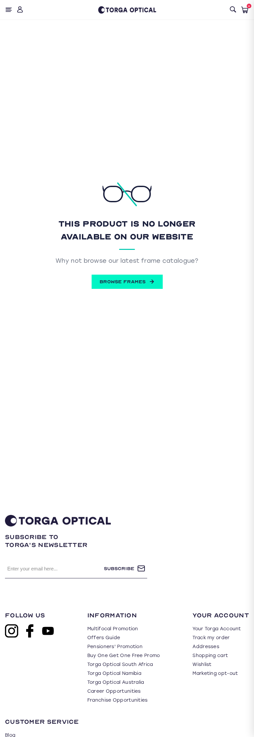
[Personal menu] (20, 10)
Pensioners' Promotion (115, 646)
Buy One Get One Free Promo (123, 655)
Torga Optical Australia (115, 682)
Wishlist (201, 664)
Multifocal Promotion (112, 629)
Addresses (205, 646)
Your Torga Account (216, 629)
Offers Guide (103, 637)
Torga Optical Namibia (114, 673)
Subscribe (119, 568)
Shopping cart (210, 655)
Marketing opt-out (215, 673)
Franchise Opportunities (117, 700)
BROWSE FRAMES (123, 282)
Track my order (211, 637)
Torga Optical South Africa (120, 664)
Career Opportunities (114, 691)
